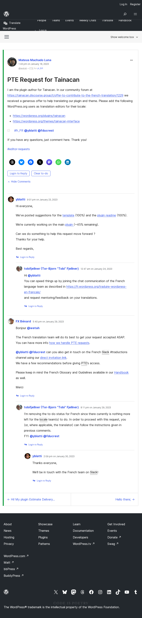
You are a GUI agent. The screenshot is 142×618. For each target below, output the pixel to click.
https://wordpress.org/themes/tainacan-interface (46, 121)
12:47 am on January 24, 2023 (96, 269)
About (8, 524)
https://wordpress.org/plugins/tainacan (39, 116)
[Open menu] (136, 14)
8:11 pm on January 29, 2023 (96, 407)
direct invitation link (53, 357)
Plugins (43, 537)
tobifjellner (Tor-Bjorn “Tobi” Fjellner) (51, 268)
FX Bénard (23, 321)
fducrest (46, 130)
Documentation (83, 530)
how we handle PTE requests (69, 343)
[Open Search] (125, 14)
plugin (69, 224)
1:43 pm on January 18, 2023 (33, 64)
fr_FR (18, 130)
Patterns (44, 544)
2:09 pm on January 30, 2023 (59, 456)
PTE (84, 363)
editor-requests (18, 149)
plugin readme (106, 215)
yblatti (30, 130)
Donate (114, 537)
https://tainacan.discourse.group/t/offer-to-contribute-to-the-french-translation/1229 (65, 95)
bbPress (11, 569)
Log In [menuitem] (123, 4)
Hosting (9, 537)
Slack (105, 352)
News (7, 530)
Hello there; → (125, 499)
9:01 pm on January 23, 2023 (42, 199)
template (68, 215)
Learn (76, 524)
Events (112, 530)
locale (44, 419)
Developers (80, 537)
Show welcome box (122, 36)
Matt (9, 562)
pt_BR (40, 68)
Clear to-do (41, 173)
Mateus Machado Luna (34, 60)
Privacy (9, 544)
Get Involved (116, 524)
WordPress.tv (84, 544)
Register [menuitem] (135, 4)
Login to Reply (18, 173)
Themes (43, 530)
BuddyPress (14, 575)
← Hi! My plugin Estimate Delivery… (31, 499)
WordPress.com (16, 556)
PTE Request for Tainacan (43, 79)
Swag (113, 544)
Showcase (45, 524)
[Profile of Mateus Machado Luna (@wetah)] (12, 62)
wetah (33, 328)
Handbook (121, 372)
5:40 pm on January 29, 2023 (48, 321)
